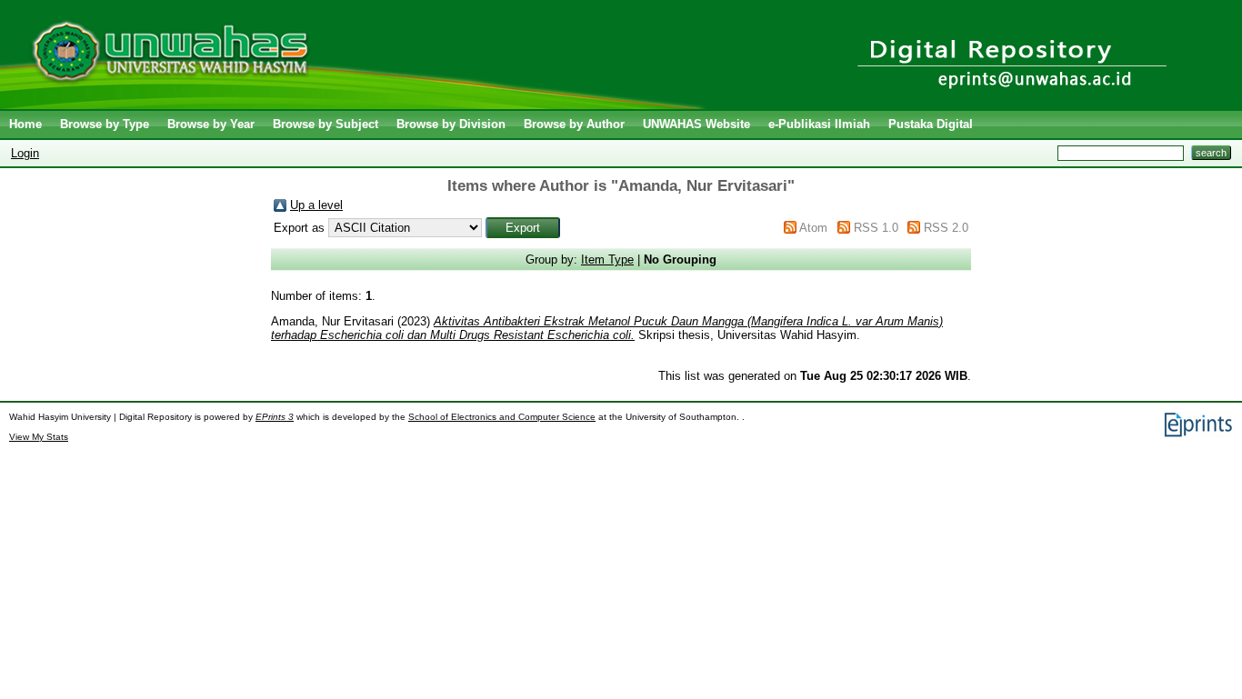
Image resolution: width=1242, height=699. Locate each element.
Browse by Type (104, 124)
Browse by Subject (325, 124)
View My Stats (38, 437)
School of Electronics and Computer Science (502, 417)
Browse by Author (574, 124)
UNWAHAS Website (696, 124)
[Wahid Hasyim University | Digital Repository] (357, 105)
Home (25, 124)
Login (25, 153)
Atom (813, 228)
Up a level (316, 205)
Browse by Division (451, 124)
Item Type (607, 259)
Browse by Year (211, 124)
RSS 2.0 (946, 228)
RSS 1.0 (876, 228)
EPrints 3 (274, 417)
